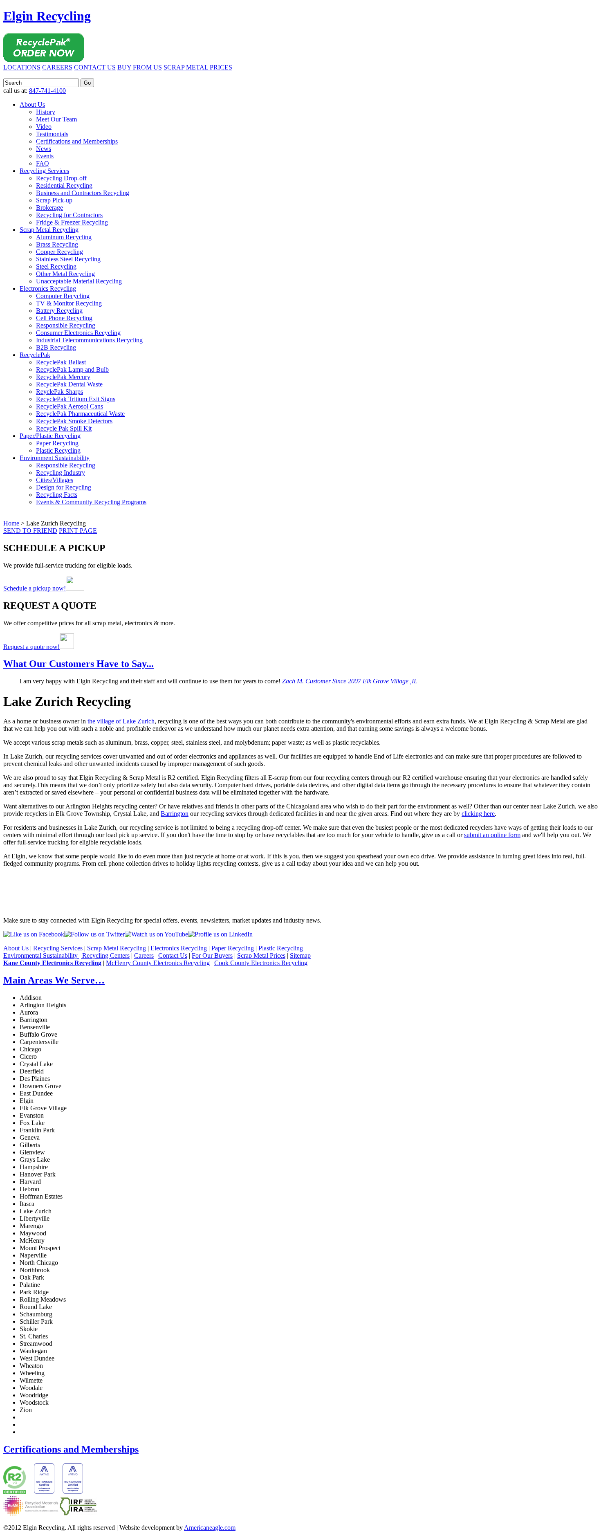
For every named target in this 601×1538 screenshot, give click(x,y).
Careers (144, 955)
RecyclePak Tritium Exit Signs (75, 398)
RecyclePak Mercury (63, 376)
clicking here (478, 813)
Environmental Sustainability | (42, 955)
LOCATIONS (21, 67)
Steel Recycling (56, 266)
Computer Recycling (63, 295)
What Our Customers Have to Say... (78, 663)
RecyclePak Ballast (61, 362)
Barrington (174, 813)
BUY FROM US (139, 67)
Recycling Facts (56, 494)
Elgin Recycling (47, 16)
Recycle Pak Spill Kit (64, 428)
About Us (32, 104)
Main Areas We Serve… (54, 980)
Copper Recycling (59, 251)
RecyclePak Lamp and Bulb (72, 369)
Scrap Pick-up (54, 200)
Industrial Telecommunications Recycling (89, 340)
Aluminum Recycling (64, 237)
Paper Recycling (57, 443)
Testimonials (52, 133)
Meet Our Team (56, 119)
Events (45, 156)
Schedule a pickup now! (34, 588)
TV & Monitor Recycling (69, 303)
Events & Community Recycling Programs (91, 501)
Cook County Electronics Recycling (260, 962)
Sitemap (300, 955)
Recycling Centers (106, 955)
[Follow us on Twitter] (94, 934)
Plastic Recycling (58, 450)
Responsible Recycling (65, 325)
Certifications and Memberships (77, 141)
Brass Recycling (57, 244)
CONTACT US (95, 67)
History (45, 111)
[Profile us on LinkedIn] (220, 934)
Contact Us (172, 955)
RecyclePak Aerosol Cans (69, 406)
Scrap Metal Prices (261, 955)
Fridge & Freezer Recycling (72, 222)
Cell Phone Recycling (64, 317)
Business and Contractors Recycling (82, 192)
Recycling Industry (60, 472)
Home (11, 523)
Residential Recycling (64, 185)
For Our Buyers (212, 955)
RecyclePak (35, 354)
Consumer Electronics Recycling (78, 332)
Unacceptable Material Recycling (79, 281)
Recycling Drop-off (61, 178)
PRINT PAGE (78, 530)
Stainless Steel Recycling (68, 259)
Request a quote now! (31, 646)
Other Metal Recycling (65, 273)
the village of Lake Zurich (121, 721)
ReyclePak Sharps (59, 391)
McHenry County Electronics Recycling (158, 962)
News (43, 148)
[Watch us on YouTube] (156, 934)
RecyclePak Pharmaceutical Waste (80, 413)
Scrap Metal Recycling (49, 229)
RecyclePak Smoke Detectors (74, 421)
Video (44, 126)
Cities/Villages (54, 479)
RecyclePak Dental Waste (69, 384)
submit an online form (492, 834)
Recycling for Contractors (69, 214)
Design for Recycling (63, 487)
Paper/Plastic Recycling (50, 435)
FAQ (42, 163)
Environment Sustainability (55, 457)
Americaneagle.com (209, 1527)
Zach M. (349, 681)
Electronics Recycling (48, 288)
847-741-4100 (47, 90)
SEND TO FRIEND (30, 530)
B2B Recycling (56, 347)
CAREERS (57, 67)
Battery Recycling (59, 310)
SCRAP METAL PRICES (198, 67)
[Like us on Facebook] (33, 934)
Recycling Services (44, 170)
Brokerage (49, 207)
